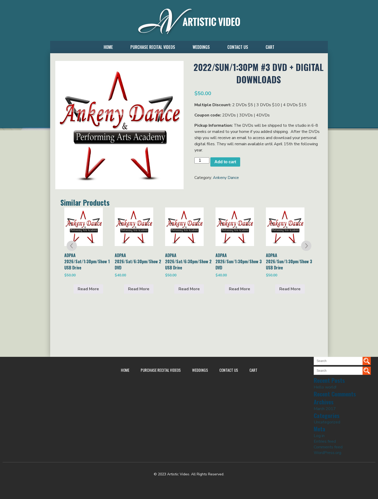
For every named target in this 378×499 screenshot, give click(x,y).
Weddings (201, 47)
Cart (270, 47)
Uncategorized (327, 422)
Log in (319, 436)
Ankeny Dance (226, 177)
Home (108, 47)
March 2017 (325, 409)
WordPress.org (327, 453)
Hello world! (325, 387)
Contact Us (237, 47)
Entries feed (325, 441)
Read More (88, 289)
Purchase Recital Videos (152, 47)
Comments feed (328, 447)
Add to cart (225, 162)
